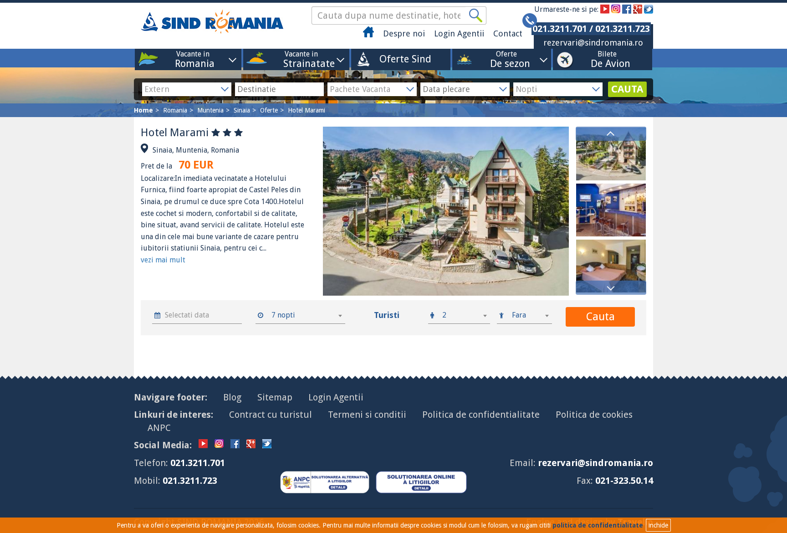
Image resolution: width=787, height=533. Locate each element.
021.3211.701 (197, 462)
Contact (507, 33)
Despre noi (404, 33)
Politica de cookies (594, 414)
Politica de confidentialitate (481, 414)
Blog (232, 397)
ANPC (159, 427)
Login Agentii (459, 33)
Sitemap (274, 397)
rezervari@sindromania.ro (593, 42)
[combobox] (305, 315)
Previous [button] (611, 134)
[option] (611, 154)
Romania (175, 110)
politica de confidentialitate (597, 525)
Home (143, 110)
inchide (658, 525)
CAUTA (627, 89)
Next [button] (611, 288)
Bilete (607, 59)
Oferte (506, 59)
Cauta (600, 316)
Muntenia (210, 110)
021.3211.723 (190, 480)
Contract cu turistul (270, 414)
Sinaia (242, 110)
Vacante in (193, 59)
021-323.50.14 (624, 480)
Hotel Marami (306, 110)
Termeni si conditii (367, 414)
